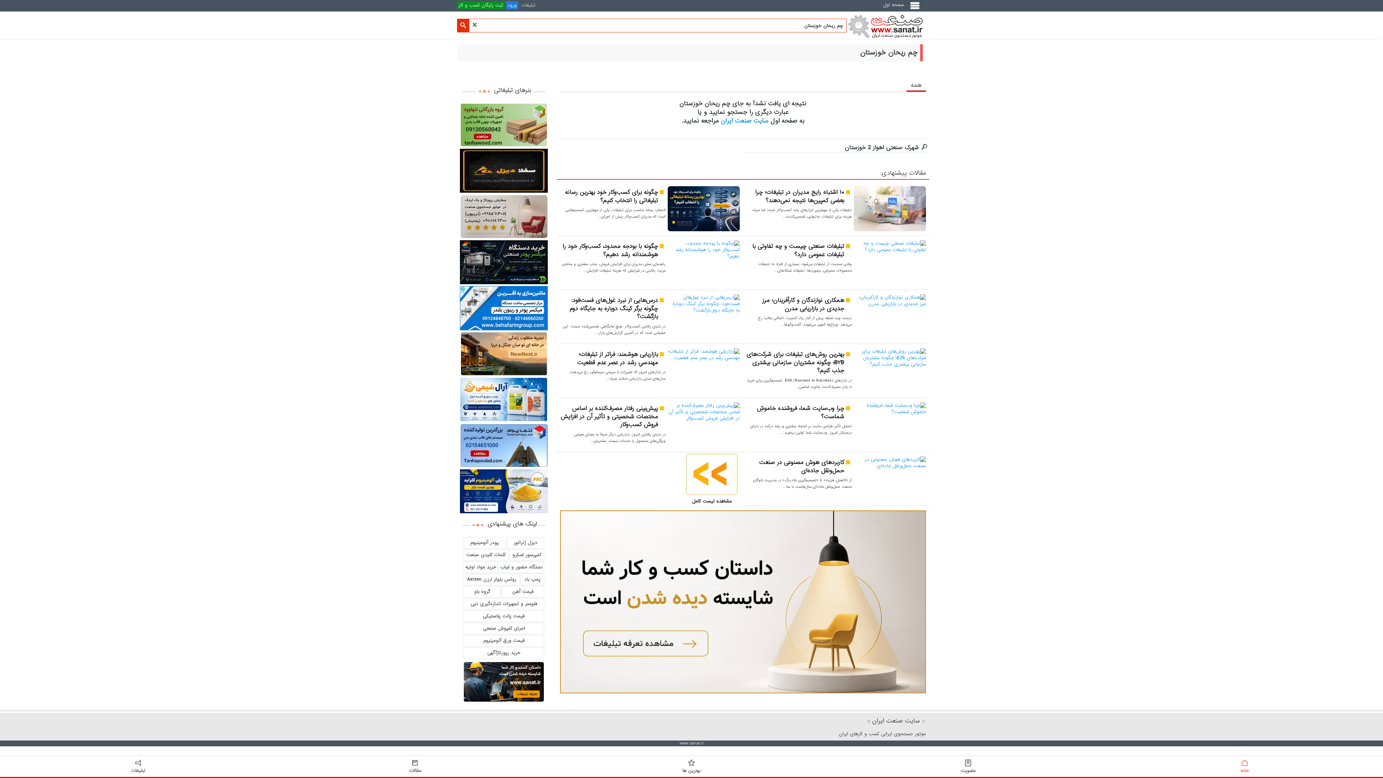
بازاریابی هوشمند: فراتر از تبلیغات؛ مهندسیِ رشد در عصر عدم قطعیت (617, 358)
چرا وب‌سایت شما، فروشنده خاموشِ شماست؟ (800, 412)
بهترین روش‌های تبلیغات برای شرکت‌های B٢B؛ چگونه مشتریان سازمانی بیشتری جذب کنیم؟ (795, 362)
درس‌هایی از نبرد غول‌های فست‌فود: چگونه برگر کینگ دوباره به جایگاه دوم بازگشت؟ (614, 308)
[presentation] (916, 85)
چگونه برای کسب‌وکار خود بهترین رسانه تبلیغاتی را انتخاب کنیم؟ (611, 196)
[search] (463, 25)
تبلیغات (528, 5)
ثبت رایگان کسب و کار (480, 5)
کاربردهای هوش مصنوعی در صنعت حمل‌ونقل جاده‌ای (801, 467)
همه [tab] (916, 85)
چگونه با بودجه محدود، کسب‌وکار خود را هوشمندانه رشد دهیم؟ (610, 250)
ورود (512, 5)
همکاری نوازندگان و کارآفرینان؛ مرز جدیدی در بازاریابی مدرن (803, 304)
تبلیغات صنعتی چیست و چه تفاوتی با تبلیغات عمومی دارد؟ (798, 250)
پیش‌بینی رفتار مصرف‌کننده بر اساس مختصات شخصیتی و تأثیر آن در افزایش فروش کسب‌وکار (609, 416)
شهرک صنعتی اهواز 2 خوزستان (882, 147)
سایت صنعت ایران (745, 121)
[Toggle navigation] (916, 8)
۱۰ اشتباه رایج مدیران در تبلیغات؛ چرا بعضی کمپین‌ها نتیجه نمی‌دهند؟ (799, 196)
